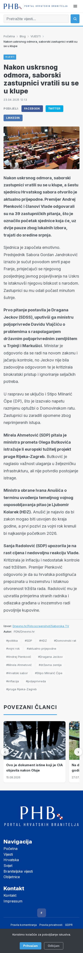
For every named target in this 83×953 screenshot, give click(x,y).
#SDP (28, 640)
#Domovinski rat (65, 640)
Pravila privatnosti (50, 925)
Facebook (32, 108)
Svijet (8, 865)
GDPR (69, 925)
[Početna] (36, 6)
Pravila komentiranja (24, 925)
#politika (12, 640)
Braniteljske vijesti (18, 871)
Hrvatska (11, 860)
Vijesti (8, 854)
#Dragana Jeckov (50, 656)
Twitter (54, 108)
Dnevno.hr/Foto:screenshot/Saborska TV (41, 626)
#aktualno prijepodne (41, 648)
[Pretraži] (75, 18)
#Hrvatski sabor (17, 673)
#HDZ (43, 640)
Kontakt (10, 895)
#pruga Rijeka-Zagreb (21, 689)
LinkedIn (13, 117)
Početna (9, 36)
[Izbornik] (75, 6)
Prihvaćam (30, 945)
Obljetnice (12, 877)
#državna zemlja (50, 665)
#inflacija (12, 681)
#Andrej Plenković (18, 656)
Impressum (13, 901)
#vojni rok (13, 648)
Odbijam (54, 945)
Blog (23, 36)
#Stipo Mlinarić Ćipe (48, 673)
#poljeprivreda (36, 681)
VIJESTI (36, 36)
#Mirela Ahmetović (19, 665)
